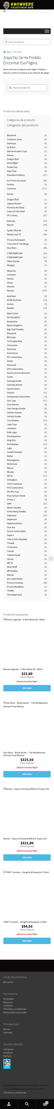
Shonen (11, 286)
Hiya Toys (11, 171)
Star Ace (11, 527)
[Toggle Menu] (47, 31)
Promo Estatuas (15, 582)
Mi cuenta (9, 1104)
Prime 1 (11, 499)
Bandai (10, 308)
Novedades (8, 998)
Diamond (11, 365)
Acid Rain (11, 296)
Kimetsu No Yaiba (15, 207)
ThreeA (10, 543)
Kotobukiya (12, 444)
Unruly (10, 559)
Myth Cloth (12, 313)
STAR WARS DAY (15, 253)
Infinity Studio (14, 416)
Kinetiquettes (14, 436)
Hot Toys (11, 400)
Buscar (27, 1104)
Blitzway (11, 337)
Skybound (12, 519)
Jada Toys (12, 424)
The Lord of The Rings (18, 243)
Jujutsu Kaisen (14, 203)
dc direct (11, 147)
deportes (11, 270)
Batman (11, 220)
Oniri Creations (14, 483)
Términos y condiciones (14, 1008)
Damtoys (11, 143)
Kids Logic (12, 432)
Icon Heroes (13, 404)
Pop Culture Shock (16, 495)
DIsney (10, 155)
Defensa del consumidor (15, 1012)
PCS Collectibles (15, 487)
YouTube (7, 1055)
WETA (10, 563)
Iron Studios (13, 420)
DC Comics (12, 215)
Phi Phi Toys (13, 491)
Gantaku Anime (14, 384)
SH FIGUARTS (13, 317)
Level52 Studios (14, 452)
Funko (10, 376)
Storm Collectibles (16, 531)
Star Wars (12, 247)
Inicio (9, 52)
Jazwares (11, 428)
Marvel (10, 224)
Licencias (11, 188)
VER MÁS (27, 688)
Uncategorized (14, 594)
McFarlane (12, 463)
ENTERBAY (12, 163)
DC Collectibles (14, 357)
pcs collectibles (14, 578)
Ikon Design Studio (16, 408)
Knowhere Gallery (16, 175)
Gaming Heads (14, 380)
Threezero (12, 547)
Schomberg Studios (16, 511)
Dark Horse (12, 353)
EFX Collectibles (15, 369)
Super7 (10, 535)
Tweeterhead (13, 554)
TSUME (10, 590)
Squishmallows (14, 523)
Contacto (8, 1005)
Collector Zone (14, 139)
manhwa (11, 274)
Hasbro (10, 392)
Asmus (10, 304)
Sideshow (11, 515)
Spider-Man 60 (14, 230)
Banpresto (12, 321)
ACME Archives (14, 300)
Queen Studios (14, 507)
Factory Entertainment (18, 372)
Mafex (10, 456)
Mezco (10, 467)
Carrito (41, 1102)
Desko (10, 361)
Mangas (11, 265)
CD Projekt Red (14, 341)
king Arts (11, 440)
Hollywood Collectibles (18, 396)
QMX (9, 503)
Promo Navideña (15, 586)
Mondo (10, 471)
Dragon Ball (13, 159)
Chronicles (12, 345)
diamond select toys (17, 151)
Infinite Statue (14, 412)
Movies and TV (14, 234)
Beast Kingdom (14, 325)
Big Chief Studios (15, 329)
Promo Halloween (16, 239)
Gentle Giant (13, 388)
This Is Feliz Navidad (17, 539)
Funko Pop (12, 167)
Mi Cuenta (8, 982)
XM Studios (12, 570)
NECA (10, 475)
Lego (9, 448)
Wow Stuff (12, 566)
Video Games (13, 261)
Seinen (10, 278)
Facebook (8, 1052)
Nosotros (8, 1002)
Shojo (10, 282)
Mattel (10, 574)
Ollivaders (12, 479)
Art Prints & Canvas (16, 180)
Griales (10, 184)
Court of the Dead (15, 211)
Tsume (10, 551)
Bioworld (11, 135)
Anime (10, 194)
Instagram (8, 1049)
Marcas (10, 290)
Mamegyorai (13, 460)
